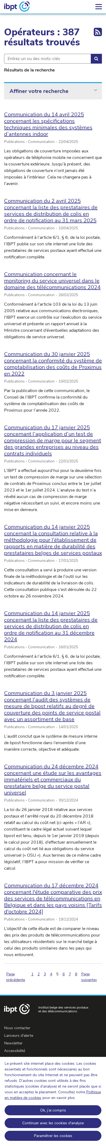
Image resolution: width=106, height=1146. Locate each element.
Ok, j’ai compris (53, 1110)
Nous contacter (17, 1028)
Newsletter (13, 1043)
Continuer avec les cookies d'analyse (53, 1123)
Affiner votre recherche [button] (39, 91)
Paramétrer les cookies (53, 1135)
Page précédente (15, 977)
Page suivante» (89, 977)
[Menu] (98, 7)
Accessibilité (14, 1050)
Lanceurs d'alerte (18, 1035)
